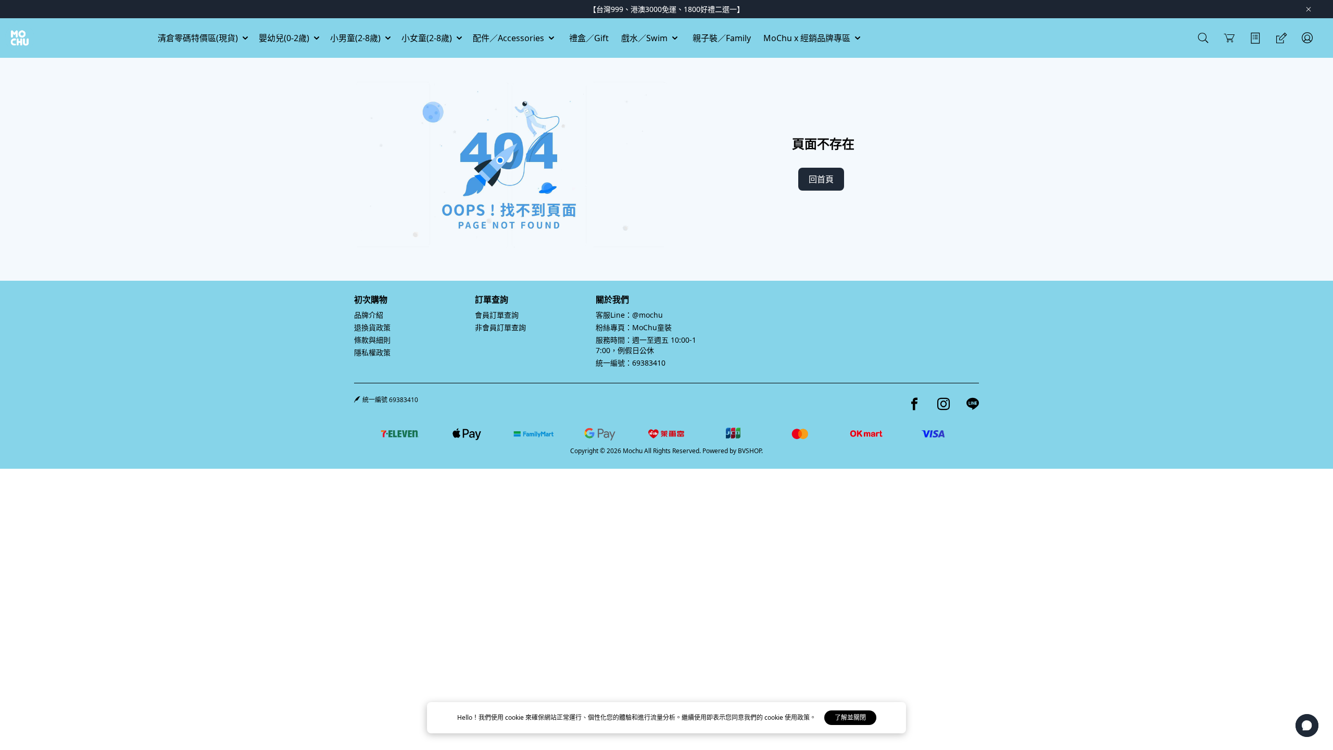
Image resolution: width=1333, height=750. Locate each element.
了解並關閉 (850, 717)
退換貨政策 (372, 327)
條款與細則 (372, 340)
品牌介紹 (368, 315)
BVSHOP (749, 450)
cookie (515, 717)
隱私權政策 (372, 352)
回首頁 (821, 179)
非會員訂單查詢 (500, 327)
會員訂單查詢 (497, 315)
